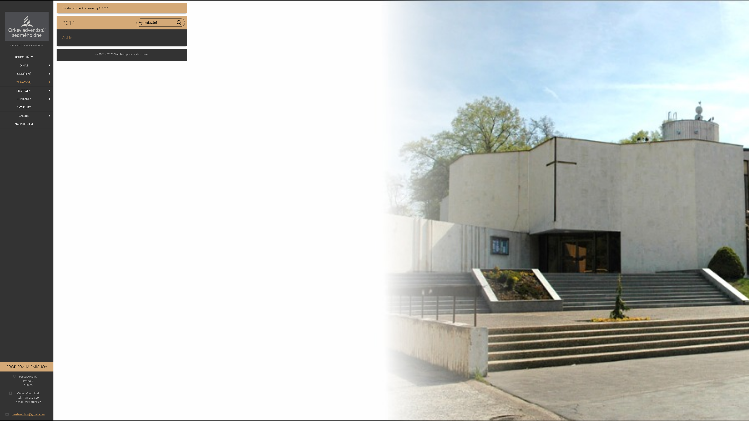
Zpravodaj (23, 82)
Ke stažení (23, 90)
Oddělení (24, 74)
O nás (24, 65)
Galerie (24, 116)
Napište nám (24, 124)
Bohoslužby (24, 57)
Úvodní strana (71, 8)
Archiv (67, 37)
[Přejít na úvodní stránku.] (26, 21)
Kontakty (24, 99)
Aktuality (24, 107)
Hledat (179, 23)
